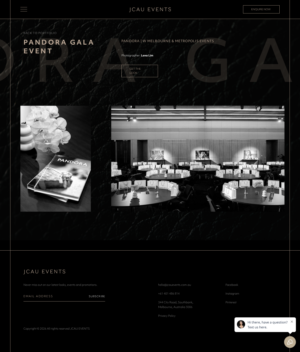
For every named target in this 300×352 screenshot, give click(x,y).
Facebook (232, 285)
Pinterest (231, 302)
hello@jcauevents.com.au (174, 285)
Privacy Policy (167, 316)
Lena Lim (147, 55)
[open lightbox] (55, 159)
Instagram (232, 293)
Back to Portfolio (40, 33)
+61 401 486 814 (169, 293)
